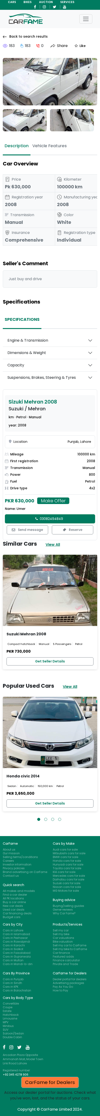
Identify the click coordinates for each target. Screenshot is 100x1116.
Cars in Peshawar (15, 938)
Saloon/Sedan (13, 1033)
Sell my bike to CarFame (70, 949)
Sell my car (61, 930)
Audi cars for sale (65, 849)
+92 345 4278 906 (15, 1075)
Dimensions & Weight (26, 352)
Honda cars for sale (67, 861)
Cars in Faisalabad (16, 953)
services (67, 2)
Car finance (61, 953)
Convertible (11, 1003)
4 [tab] (59, 819)
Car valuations (63, 938)
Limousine (10, 1018)
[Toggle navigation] (85, 19)
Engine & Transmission (27, 340)
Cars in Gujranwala (17, 957)
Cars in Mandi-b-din (18, 964)
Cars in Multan (13, 960)
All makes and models (19, 891)
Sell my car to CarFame (69, 945)
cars (12, 2)
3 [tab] (52, 819)
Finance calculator (66, 960)
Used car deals (13, 910)
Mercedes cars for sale (69, 876)
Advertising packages (68, 983)
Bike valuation (63, 942)
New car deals (13, 906)
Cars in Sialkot (13, 949)
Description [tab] (17, 146)
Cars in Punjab (13, 979)
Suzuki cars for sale (66, 883)
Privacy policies (14, 868)
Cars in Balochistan (17, 990)
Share (62, 46)
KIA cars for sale (64, 872)
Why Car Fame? (64, 913)
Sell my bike (61, 934)
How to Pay (60, 990)
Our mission (11, 853)
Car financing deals (17, 913)
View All (53, 544)
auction (46, 2)
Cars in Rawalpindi (16, 942)
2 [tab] (45, 819)
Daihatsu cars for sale (68, 879)
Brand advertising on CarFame (25, 872)
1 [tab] (38, 819)
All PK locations (13, 898)
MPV (5, 1022)
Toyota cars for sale (67, 868)
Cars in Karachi (14, 945)
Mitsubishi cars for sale (69, 853)
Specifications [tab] (22, 319)
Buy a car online (14, 902)
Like (83, 45)
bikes (27, 2)
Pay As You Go (63, 987)
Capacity (15, 365)
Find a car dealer (15, 895)
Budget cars (11, 917)
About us (9, 849)
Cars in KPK (10, 987)
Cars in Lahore (13, 930)
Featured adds (63, 957)
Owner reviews (63, 910)
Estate (7, 1011)
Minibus (8, 1026)
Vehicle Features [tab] (49, 146)
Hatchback (11, 1015)
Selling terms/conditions (20, 857)
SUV (5, 1030)
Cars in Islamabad (16, 934)
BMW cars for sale (65, 857)
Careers (8, 861)
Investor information (17, 864)
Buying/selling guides (68, 906)
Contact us (11, 876)
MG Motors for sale (66, 891)
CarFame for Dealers (50, 1082)
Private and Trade (65, 964)
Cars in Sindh (12, 983)
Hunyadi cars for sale (68, 864)
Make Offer (53, 500)
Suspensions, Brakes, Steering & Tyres (41, 377)
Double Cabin (12, 1037)
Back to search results (28, 36)
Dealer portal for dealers (70, 979)
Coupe (7, 1007)
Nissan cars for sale (67, 887)
